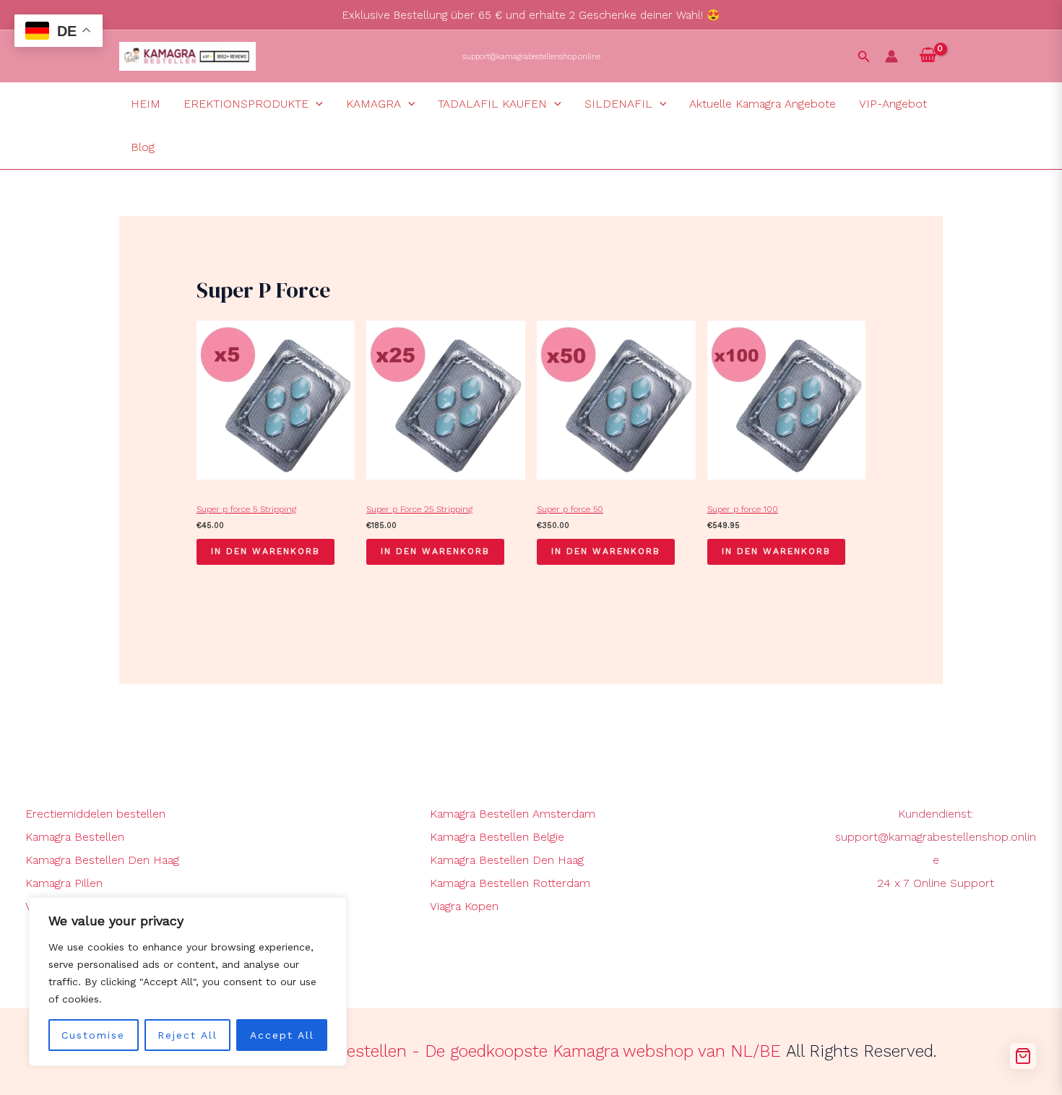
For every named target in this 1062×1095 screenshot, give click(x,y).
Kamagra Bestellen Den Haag (102, 860)
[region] (188, 981)
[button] (864, 57)
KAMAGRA (373, 104)
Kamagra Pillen (64, 883)
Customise (93, 1035)
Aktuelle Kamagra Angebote (762, 104)
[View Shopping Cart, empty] (927, 56)
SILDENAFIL (618, 104)
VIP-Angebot (893, 104)
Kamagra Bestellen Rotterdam (510, 883)
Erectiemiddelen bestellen (95, 814)
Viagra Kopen (464, 906)
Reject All (187, 1035)
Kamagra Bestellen (74, 837)
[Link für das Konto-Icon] (891, 56)
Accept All (282, 1035)
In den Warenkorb (265, 551)
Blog (143, 147)
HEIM (145, 104)
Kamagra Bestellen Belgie (497, 837)
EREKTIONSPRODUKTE (246, 104)
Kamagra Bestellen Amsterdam (512, 814)
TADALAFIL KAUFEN (492, 104)
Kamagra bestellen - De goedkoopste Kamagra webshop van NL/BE (523, 1051)
